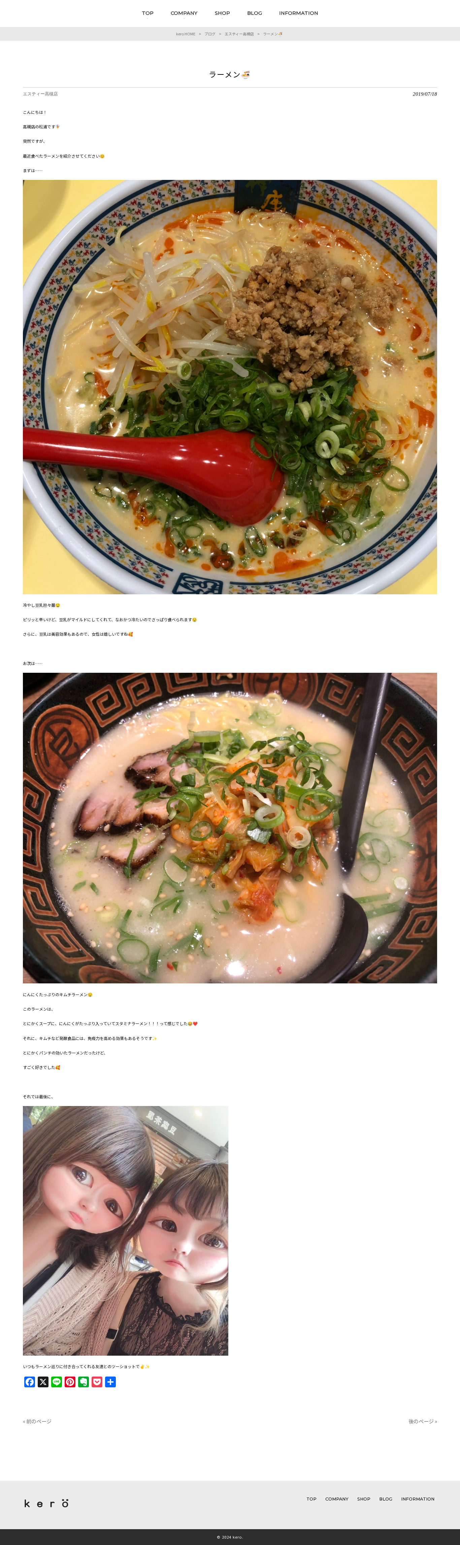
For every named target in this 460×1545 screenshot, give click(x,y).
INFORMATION (417, 1499)
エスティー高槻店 (239, 33)
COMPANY (337, 1499)
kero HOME (185, 33)
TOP (311, 1499)
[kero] (46, 1509)
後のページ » (422, 1421)
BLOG (385, 1499)
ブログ (210, 33)
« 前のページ (37, 1421)
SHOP (363, 1499)
